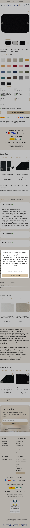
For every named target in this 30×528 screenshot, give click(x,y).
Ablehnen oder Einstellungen (15, 271)
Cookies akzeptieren (15, 275)
